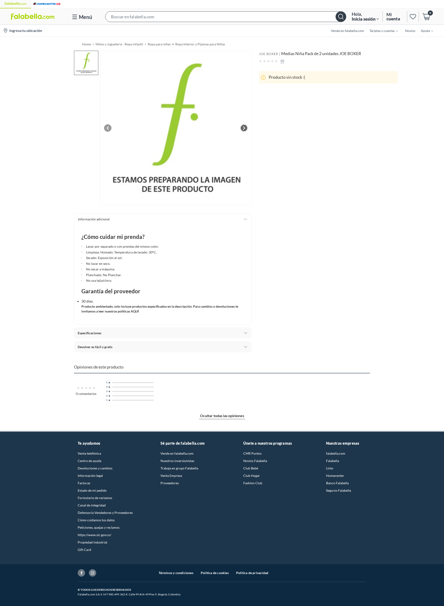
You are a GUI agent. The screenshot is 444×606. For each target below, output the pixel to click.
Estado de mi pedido (92, 490)
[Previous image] (107, 128)
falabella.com (335, 453)
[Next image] (244, 128)
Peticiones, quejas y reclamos (99, 527)
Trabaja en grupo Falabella (179, 468)
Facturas (84, 483)
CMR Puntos (252, 453)
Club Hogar (251, 476)
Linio (329, 468)
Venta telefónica (89, 453)
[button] (225, 17)
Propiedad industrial (92, 542)
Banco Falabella (337, 483)
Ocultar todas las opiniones (222, 415)
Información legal (90, 476)
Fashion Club (252, 483)
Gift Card (84, 550)
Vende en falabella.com (177, 453)
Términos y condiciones (176, 573)
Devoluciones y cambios (95, 468)
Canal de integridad (92, 505)
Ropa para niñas (159, 44)
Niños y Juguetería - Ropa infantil (119, 44)
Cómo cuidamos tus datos (96, 520)
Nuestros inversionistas (177, 461)
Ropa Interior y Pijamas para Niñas (200, 44)
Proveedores (169, 483)
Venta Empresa (171, 476)
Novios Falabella (255, 461)
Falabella (332, 461)
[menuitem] (381, 30)
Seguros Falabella (338, 490)
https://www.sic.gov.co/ (94, 535)
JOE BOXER (268, 54)
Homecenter (335, 476)
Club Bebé (250, 468)
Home (86, 44)
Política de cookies (215, 573)
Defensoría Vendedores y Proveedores (105, 513)
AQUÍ (135, 311)
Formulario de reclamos (95, 498)
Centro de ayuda (89, 461)
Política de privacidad (252, 573)
